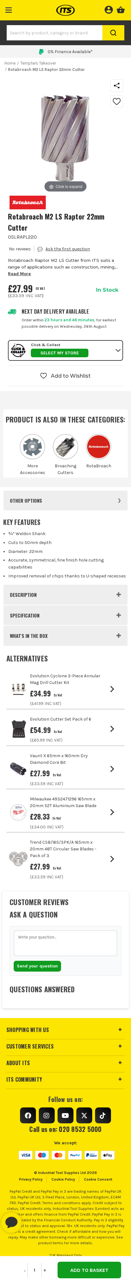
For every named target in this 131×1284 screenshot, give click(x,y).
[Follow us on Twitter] (84, 1115)
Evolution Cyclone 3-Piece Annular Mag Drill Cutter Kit (65, 679)
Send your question (37, 966)
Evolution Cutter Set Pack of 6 (60, 719)
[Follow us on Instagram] (47, 1115)
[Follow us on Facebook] (28, 1115)
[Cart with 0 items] (121, 9)
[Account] (109, 9)
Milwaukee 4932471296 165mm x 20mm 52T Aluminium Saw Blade (63, 802)
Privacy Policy (31, 1179)
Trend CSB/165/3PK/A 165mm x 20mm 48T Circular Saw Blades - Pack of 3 (63, 849)
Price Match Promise (70, 51)
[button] (8, 8)
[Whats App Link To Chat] (31, 1219)
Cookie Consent (98, 1179)
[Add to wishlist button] (116, 101)
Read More (19, 273)
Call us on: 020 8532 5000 (65, 1129)
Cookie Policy (63, 1179)
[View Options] (113, 689)
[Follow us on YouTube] (65, 1115)
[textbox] (65, 943)
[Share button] (116, 85)
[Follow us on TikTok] (103, 1115)
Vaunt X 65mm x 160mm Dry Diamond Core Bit (59, 759)
